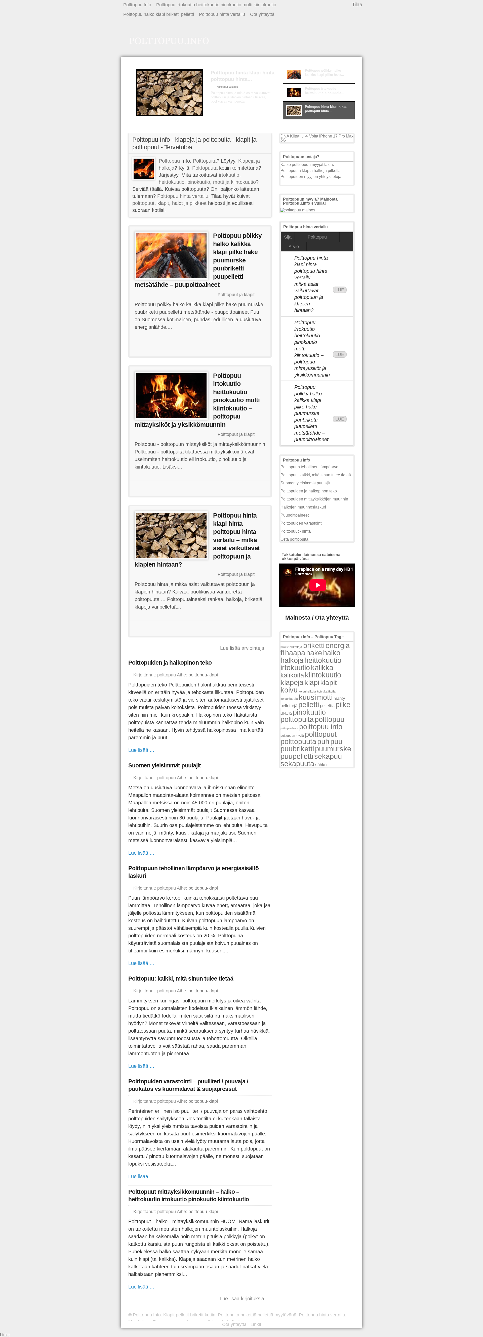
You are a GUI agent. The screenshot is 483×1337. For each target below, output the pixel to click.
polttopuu (329, 719)
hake (314, 653)
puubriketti (297, 749)
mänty (339, 698)
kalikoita (292, 675)
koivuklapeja (289, 699)
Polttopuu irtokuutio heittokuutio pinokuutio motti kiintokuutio (216, 4)
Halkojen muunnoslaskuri (303, 507)
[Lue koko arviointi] (230, 111)
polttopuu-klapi (203, 674)
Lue (339, 289)
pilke (343, 704)
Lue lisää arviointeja (242, 648)
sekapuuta (297, 763)
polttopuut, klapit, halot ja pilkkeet (169, 203)
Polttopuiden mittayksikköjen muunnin (314, 499)
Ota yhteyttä (262, 14)
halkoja (291, 660)
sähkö (321, 764)
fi (282, 653)
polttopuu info (320, 726)
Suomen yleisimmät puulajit (164, 765)
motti (325, 697)
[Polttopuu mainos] (297, 210)
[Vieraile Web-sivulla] (199, 349)
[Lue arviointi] (247, 349)
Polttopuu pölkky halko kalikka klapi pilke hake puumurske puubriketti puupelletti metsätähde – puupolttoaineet (311, 413)
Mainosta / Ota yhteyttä (317, 617)
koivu (289, 690)
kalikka (322, 667)
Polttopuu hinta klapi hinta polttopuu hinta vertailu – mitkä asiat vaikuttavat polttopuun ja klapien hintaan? (311, 284)
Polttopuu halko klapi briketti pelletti (158, 14)
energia (338, 645)
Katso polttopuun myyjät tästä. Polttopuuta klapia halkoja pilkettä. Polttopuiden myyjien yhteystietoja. (311, 170)
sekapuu (328, 756)
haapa (295, 653)
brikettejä (296, 647)
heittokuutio (322, 660)
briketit (284, 647)
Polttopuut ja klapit (227, 86)
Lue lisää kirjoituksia (242, 1298)
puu (336, 741)
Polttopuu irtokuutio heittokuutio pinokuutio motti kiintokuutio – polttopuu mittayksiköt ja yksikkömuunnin (311, 349)
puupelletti (296, 756)
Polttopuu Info (137, 4)
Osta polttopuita (294, 539)
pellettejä (288, 705)
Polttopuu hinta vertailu (222, 14)
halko (331, 653)
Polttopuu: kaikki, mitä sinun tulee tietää (180, 978)
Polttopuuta (205, 168)
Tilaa (357, 4)
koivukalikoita (326, 691)
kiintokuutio (323, 675)
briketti (314, 645)
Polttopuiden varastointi (301, 523)
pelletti (308, 704)
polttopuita (297, 719)
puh (323, 741)
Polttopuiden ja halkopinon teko (170, 662)
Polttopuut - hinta (295, 531)
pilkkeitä (286, 713)
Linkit (256, 1324)
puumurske (333, 749)
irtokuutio (295, 667)
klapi (311, 682)
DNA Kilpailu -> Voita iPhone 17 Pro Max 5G (316, 138)
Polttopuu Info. (147, 1314)
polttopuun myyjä (292, 735)
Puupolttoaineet (294, 515)
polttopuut (321, 734)
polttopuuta (298, 741)
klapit (328, 682)
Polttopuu (169, 161)
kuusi (307, 697)
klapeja (291, 682)
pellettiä (327, 705)
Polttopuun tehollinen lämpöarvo (309, 467)
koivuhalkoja (307, 691)
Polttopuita (205, 161)
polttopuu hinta (289, 728)
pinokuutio (309, 712)
